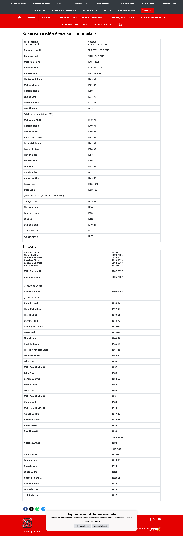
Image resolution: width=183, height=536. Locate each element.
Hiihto (60, 3)
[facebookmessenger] (43, 509)
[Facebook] (149, 519)
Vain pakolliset (100, 526)
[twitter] (31, 509)
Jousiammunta (103, 3)
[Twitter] (153, 519)
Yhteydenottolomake (73, 24)
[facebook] (25, 509)
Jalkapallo (126, 3)
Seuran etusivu (16, 3)
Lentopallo (168, 3)
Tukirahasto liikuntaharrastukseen (79, 17)
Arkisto (148, 10)
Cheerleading (126, 10)
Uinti (107, 10)
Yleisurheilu (79, 3)
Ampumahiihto (41, 3)
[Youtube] (158, 519)
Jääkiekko (147, 3)
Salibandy (38, 10)
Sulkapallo (90, 10)
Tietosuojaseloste (31, 531)
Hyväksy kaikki (82, 526)
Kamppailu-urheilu (64, 10)
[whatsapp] (37, 509)
